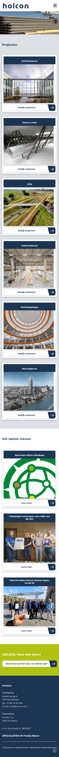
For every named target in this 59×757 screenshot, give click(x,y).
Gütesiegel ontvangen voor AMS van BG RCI (29, 517)
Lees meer (26, 503)
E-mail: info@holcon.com (14, 706)
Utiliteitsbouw (29, 61)
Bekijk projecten (26, 107)
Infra (29, 184)
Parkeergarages (29, 307)
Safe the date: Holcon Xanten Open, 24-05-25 (29, 581)
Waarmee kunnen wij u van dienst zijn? (27, 663)
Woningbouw (29, 368)
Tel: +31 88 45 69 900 (12, 703)
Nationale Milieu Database (29, 455)
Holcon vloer (29, 122)
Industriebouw (29, 245)
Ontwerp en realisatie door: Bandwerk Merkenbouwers (29, 747)
